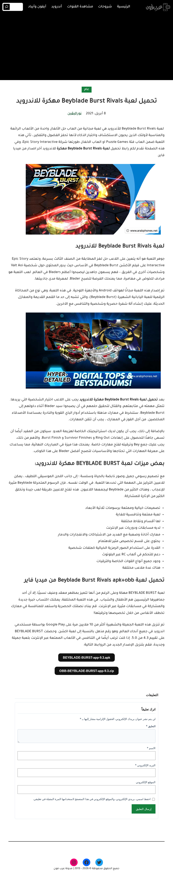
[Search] (6, 7)
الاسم (151, 748)
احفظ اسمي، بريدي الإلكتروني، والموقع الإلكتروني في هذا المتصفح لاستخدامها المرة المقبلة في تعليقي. (92, 799)
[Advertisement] (86, 46)
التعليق (150, 726)
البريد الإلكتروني (145, 765)
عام (86, 89)
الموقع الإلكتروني (145, 782)
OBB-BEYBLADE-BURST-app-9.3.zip (86, 671)
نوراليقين (75, 114)
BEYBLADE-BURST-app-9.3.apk (86, 657)
